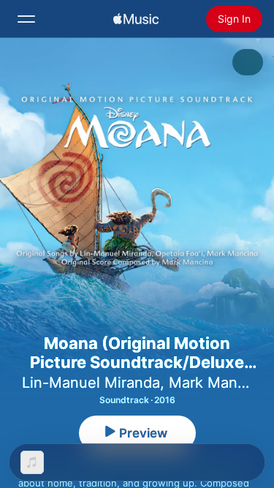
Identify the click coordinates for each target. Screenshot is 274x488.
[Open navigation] (26, 19)
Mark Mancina (217, 382)
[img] (136, 19)
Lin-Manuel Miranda (91, 382)
